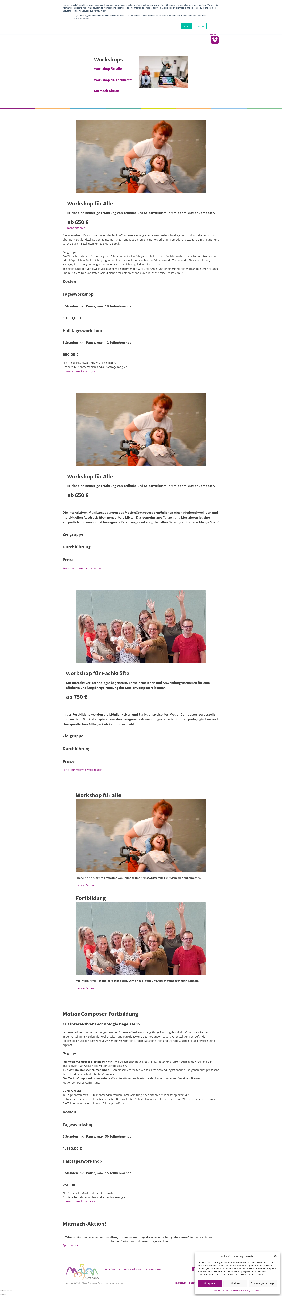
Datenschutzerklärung (240, 1290)
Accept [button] (186, 26)
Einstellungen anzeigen (263, 1283)
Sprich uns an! (71, 1245)
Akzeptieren (210, 1283)
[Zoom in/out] (11, 1290)
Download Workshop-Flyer (79, 371)
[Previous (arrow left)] (1, 1294)
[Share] (4, 1290)
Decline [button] (200, 26)
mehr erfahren (76, 228)
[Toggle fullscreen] (8, 1290)
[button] (275, 1256)
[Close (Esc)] (1, 1290)
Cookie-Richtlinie (220, 1290)
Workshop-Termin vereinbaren (82, 568)
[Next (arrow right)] (4, 1294)
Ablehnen (235, 1283)
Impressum (257, 1290)
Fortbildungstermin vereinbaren (82, 770)
